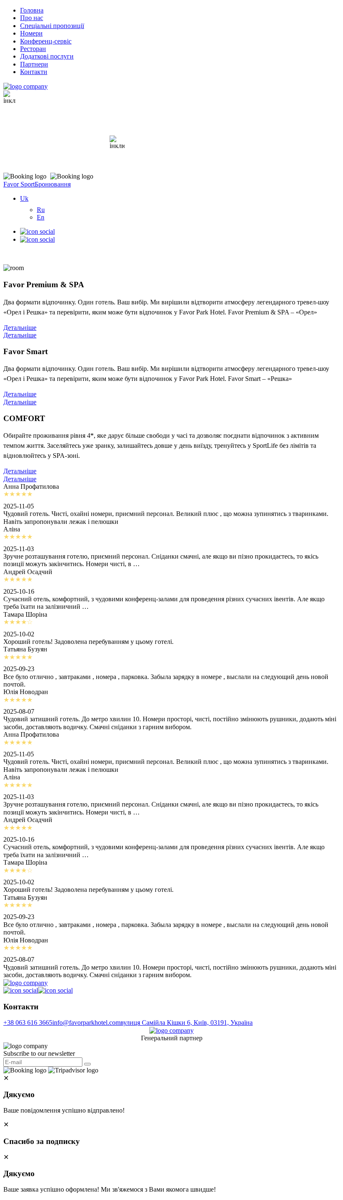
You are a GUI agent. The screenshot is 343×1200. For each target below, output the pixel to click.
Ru (41, 209)
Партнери (34, 64)
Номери (31, 33)
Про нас (31, 17)
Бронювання (53, 184)
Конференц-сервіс (46, 41)
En (40, 217)
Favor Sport (19, 184)
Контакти (33, 71)
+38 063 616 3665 (27, 1022)
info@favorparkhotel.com (86, 1022)
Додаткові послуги (47, 56)
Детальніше (19, 327)
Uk (24, 198)
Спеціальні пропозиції (52, 25)
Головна (32, 10)
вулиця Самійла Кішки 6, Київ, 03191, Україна (186, 1022)
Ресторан (33, 48)
